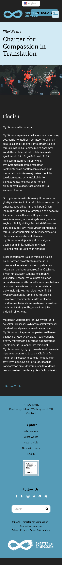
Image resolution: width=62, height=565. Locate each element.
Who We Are (31, 431)
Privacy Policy (19, 530)
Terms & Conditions (40, 530)
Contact (31, 413)
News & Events (31, 448)
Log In (31, 453)
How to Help (31, 442)
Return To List (13, 386)
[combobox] (27, 509)
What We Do (31, 436)
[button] (31, 3)
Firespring (37, 526)
